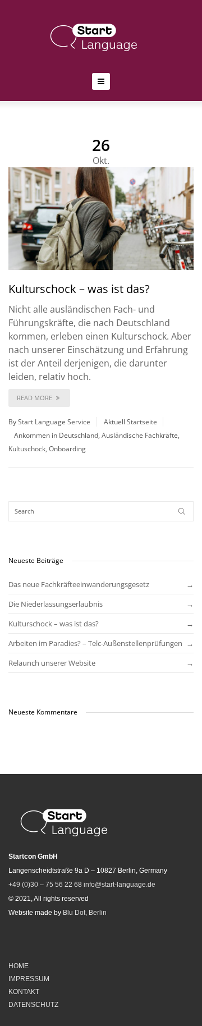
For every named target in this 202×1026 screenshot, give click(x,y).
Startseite (142, 422)
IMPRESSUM (28, 979)
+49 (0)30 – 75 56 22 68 (45, 884)
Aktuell (114, 422)
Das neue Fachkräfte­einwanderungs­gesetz (78, 584)
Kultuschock (26, 449)
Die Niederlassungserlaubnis (55, 604)
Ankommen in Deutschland (56, 435)
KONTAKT (23, 992)
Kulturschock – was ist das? (79, 288)
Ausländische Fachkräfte (140, 435)
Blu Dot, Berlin (85, 913)
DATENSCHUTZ (33, 1005)
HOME (18, 966)
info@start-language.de (119, 884)
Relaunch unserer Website (51, 663)
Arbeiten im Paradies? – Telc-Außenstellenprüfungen (95, 643)
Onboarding (67, 449)
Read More (35, 397)
